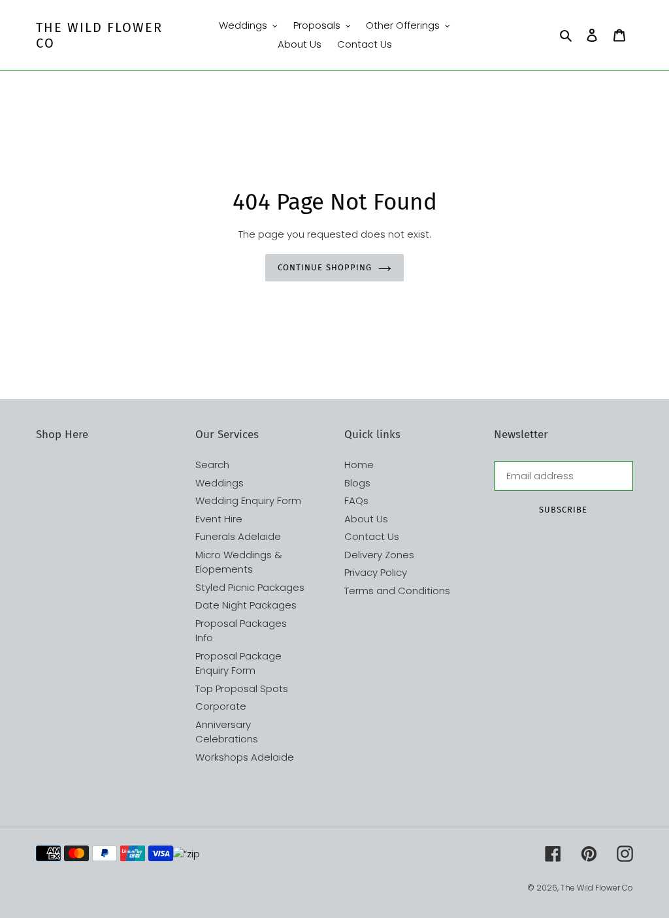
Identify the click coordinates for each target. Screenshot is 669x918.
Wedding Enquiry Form (248, 500)
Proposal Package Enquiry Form (238, 663)
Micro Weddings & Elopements (238, 562)
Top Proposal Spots (241, 688)
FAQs (356, 500)
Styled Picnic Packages (249, 587)
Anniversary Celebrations (226, 732)
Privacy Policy (375, 572)
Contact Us (371, 536)
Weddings (219, 483)
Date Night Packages (246, 605)
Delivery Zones (379, 555)
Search (212, 464)
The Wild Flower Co (99, 35)
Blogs (357, 483)
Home (359, 464)
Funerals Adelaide (238, 536)
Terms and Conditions (397, 590)
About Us (366, 519)
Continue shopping (325, 267)
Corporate (220, 706)
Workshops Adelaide (244, 757)
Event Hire (218, 519)
